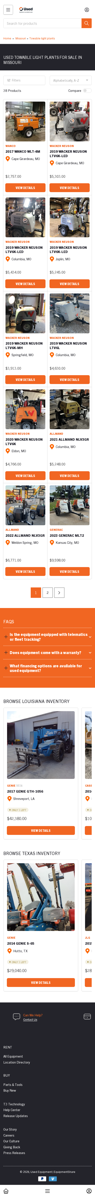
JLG (87, 937)
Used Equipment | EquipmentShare (52, 1172)
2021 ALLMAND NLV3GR (69, 439)
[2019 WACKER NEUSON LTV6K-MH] (25, 313)
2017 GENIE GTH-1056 (25, 791)
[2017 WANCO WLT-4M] (25, 121)
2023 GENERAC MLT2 (67, 535)
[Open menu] (8, 10)
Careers (8, 1135)
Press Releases (14, 1153)
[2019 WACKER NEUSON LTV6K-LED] (69, 121)
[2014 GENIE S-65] (41, 897)
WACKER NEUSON (62, 145)
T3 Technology (14, 1104)
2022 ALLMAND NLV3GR (25, 535)
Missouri (20, 38)
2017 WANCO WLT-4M (23, 151)
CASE (88, 785)
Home (7, 38)
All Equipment (13, 1056)
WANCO (11, 145)
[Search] (86, 23)
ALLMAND (56, 433)
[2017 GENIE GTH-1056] (41, 745)
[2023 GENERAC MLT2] (69, 505)
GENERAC (56, 529)
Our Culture (11, 1141)
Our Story (10, 1129)
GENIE (11, 785)
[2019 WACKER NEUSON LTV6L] (69, 313)
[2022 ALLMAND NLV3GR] (25, 505)
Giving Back (11, 1147)
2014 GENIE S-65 (20, 943)
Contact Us (30, 1019)
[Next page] (59, 592)
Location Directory (16, 1062)
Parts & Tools (13, 1084)
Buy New (9, 1090)
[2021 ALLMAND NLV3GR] (69, 409)
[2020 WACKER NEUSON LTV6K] (25, 409)
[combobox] (47, 23)
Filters (16, 80)
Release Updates (15, 1116)
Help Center (11, 1110)
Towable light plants (42, 38)
